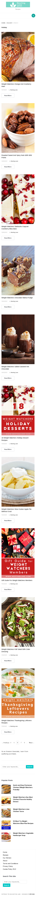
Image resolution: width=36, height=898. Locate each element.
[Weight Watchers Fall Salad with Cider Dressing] (18, 598)
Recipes (5, 855)
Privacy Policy (8, 866)
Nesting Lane (14, 90)
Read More (7, 95)
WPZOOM (32, 894)
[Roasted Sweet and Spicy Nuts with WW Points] (18, 104)
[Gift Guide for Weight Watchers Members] (18, 529)
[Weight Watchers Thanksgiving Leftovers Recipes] (18, 669)
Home (3, 23)
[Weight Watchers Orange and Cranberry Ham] (18, 33)
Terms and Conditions (10, 863)
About (5, 861)
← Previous (5, 742)
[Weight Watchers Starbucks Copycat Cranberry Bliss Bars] (18, 175)
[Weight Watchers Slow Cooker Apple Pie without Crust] (18, 458)
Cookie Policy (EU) (9, 869)
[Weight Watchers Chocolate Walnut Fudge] (18, 247)
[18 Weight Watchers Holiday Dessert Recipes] (18, 387)
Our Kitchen (7, 858)
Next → (31, 742)
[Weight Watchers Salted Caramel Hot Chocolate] (18, 316)
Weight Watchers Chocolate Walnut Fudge (17, 298)
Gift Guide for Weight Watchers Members (16, 580)
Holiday (9, 23)
